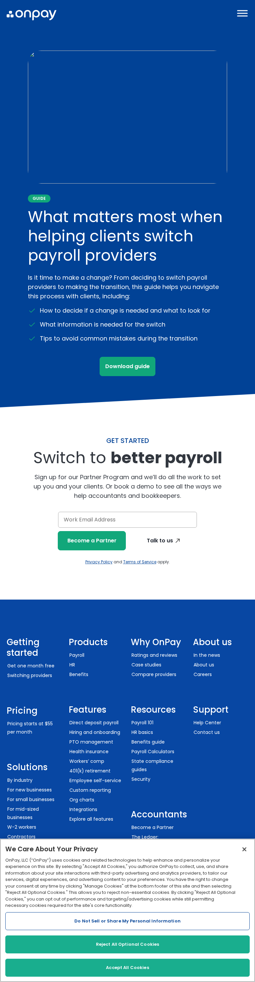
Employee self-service (95, 780)
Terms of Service (139, 562)
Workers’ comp (86, 761)
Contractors (21, 836)
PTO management (91, 742)
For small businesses (30, 799)
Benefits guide (148, 742)
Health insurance (89, 751)
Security (140, 779)
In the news (207, 655)
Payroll (76, 655)
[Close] (244, 849)
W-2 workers (21, 827)
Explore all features (91, 819)
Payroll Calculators (152, 751)
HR (72, 664)
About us (204, 664)
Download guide (127, 366)
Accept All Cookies (127, 967)
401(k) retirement (90, 771)
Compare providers (153, 674)
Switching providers (29, 675)
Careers (203, 674)
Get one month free (30, 665)
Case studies (146, 664)
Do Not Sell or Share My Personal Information (127, 921)
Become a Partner (92, 540)
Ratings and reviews (154, 655)
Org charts (81, 799)
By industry (20, 780)
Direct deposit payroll (94, 722)
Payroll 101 (142, 722)
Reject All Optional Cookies (127, 944)
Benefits (78, 674)
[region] (127, 910)
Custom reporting (90, 790)
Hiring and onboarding (94, 732)
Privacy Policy (99, 562)
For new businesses (29, 789)
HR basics (142, 732)
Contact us (207, 732)
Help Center (207, 722)
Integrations (83, 809)
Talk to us (160, 540)
